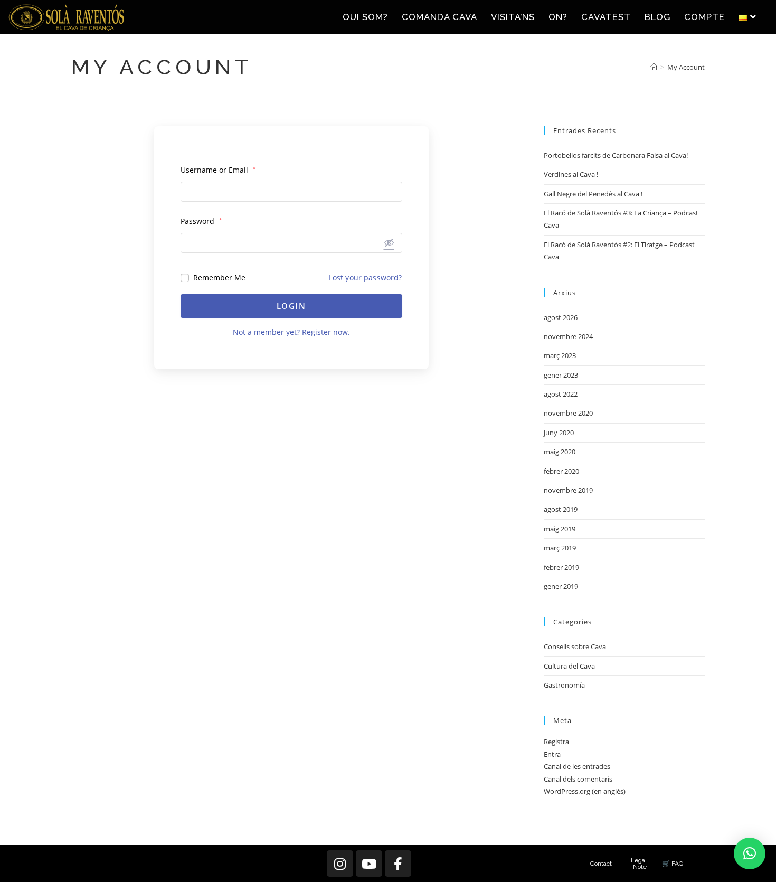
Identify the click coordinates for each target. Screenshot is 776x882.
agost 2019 (561, 509)
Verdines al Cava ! (571, 174)
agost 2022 (561, 394)
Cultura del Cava (569, 666)
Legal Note (639, 863)
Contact (601, 863)
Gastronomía (564, 685)
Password (201, 221)
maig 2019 (559, 528)
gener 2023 (561, 375)
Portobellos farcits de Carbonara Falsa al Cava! (616, 155)
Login (291, 306)
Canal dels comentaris (578, 779)
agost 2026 (561, 317)
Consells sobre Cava (575, 646)
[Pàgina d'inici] (653, 67)
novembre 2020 (568, 413)
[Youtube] (369, 863)
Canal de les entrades (577, 766)
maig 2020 (559, 451)
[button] (749, 853)
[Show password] (389, 242)
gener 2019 (561, 586)
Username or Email (218, 170)
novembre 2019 (568, 490)
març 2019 (560, 547)
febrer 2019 (561, 567)
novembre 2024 (568, 336)
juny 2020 (559, 432)
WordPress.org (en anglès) (585, 791)
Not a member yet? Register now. (291, 332)
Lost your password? (365, 278)
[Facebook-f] (398, 863)
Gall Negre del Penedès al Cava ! (593, 194)
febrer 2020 (561, 471)
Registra (556, 741)
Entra (552, 754)
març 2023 (560, 355)
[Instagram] (340, 863)
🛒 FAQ (672, 863)
